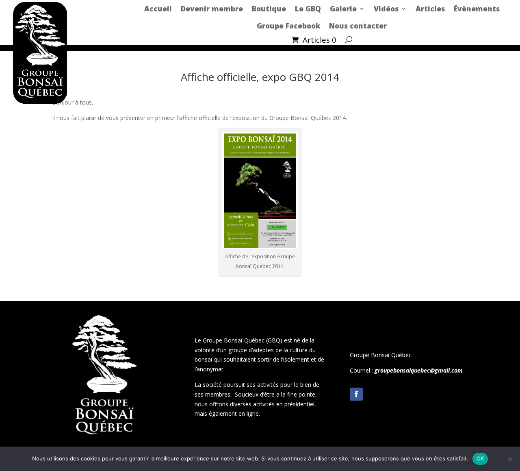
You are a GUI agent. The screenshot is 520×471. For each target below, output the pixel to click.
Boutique (269, 8)
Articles (430, 8)
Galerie (343, 8)
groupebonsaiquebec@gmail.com (419, 370)
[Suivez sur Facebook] (356, 394)
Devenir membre (212, 8)
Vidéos (386, 8)
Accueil (158, 8)
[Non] (510, 459)
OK (480, 458)
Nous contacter (358, 26)
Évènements (477, 8)
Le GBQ (308, 8)
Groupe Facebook (288, 26)
